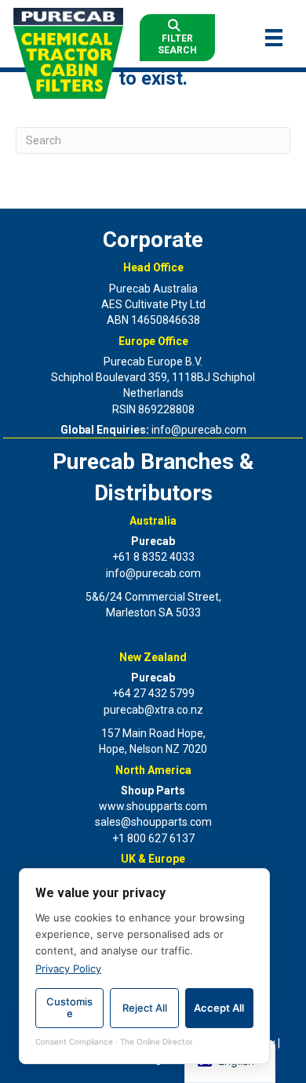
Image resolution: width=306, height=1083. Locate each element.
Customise (69, 1007)
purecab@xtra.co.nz (153, 709)
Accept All (219, 1007)
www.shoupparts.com (153, 806)
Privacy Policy (68, 968)
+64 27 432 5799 (153, 693)
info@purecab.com (198, 429)
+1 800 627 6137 (153, 838)
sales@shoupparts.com (153, 822)
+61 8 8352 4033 (153, 557)
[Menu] (274, 37)
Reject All (144, 1007)
